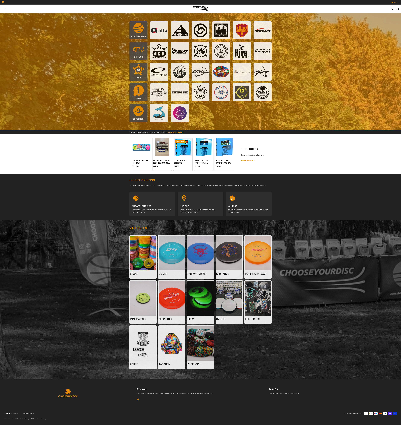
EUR (15, 413)
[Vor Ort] (200, 204)
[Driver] (172, 257)
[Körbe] (143, 347)
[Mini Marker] (143, 302)
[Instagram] (3, 2)
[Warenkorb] (397, 8)
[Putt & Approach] (258, 257)
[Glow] (200, 302)
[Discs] (143, 257)
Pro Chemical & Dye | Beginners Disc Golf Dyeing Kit (161, 161)
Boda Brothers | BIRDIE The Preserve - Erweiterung (223, 161)
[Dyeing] (229, 302)
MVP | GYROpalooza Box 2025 (140, 161)
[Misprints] (172, 302)
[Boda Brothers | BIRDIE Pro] (183, 147)
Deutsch (393, 2)
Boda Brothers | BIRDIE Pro (180, 161)
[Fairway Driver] (200, 257)
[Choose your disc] (152, 204)
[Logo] (200, 9)
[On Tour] (249, 204)
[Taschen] (172, 347)
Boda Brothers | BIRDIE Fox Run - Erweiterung (201, 161)
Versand (296, 393)
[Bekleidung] (258, 302)
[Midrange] (229, 257)
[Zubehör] (200, 347)
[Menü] (4, 9)
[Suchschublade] (392, 8)
